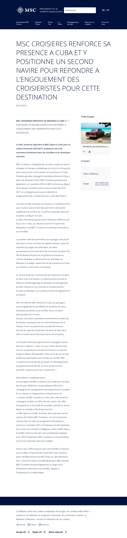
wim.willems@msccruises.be (101, 183)
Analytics (33, 525)
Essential (22, 525)
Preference (45, 525)
